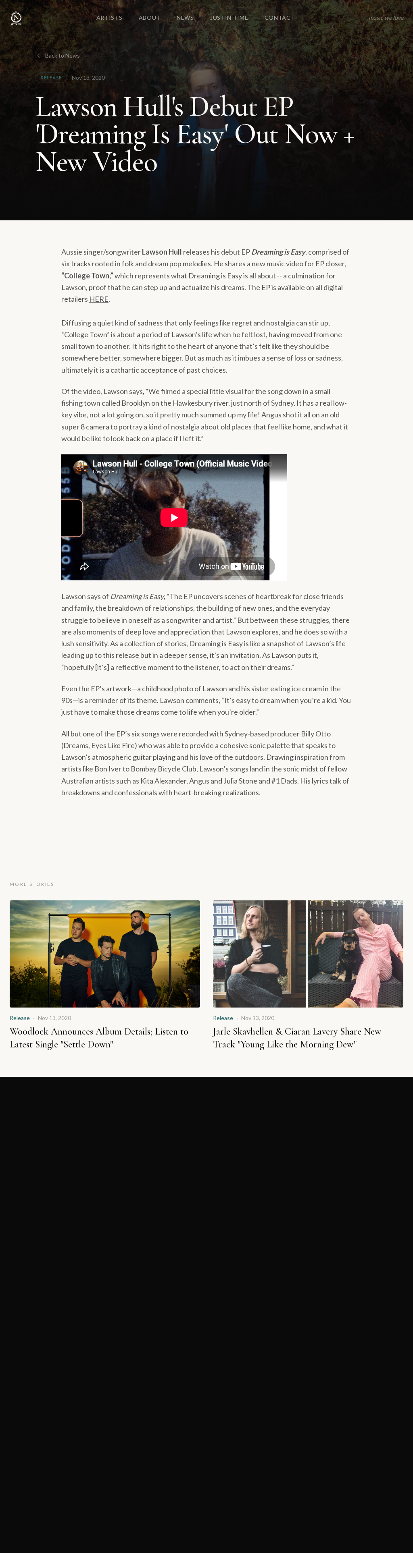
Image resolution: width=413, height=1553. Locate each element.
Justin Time (229, 17)
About (150, 17)
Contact (280, 17)
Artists (109, 17)
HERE (98, 298)
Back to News (62, 55)
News (185, 17)
